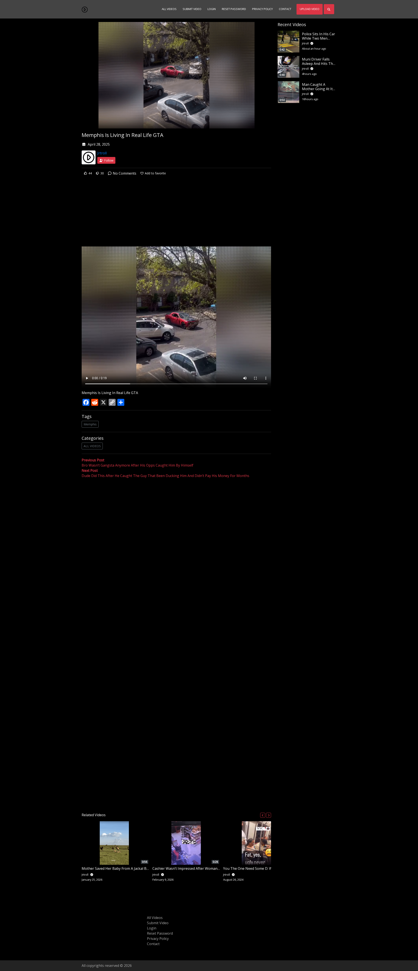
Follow (108, 160)
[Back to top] (13, 945)
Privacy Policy (262, 9)
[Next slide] (268, 815)
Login (211, 9)
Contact (285, 9)
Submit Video (192, 9)
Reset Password (234, 9)
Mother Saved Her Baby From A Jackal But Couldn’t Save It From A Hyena (141, 868)
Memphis (90, 424)
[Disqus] (176, 643)
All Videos (169, 9)
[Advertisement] (176, 214)
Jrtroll (102, 153)
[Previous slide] (262, 815)
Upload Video (309, 9)
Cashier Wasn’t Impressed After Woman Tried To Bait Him (199, 868)
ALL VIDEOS (92, 446)
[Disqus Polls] (176, 534)
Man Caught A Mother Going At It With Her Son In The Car (318, 90)
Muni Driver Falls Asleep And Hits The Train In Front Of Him (318, 65)
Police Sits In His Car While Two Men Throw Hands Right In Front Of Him (318, 40)
